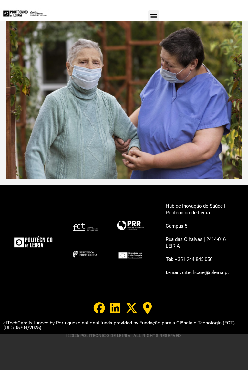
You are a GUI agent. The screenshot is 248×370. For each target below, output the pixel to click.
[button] (153, 15)
